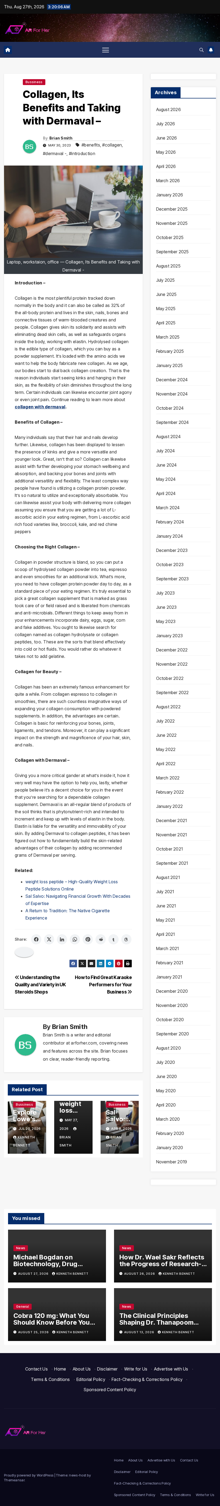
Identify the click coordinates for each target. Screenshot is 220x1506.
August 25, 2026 (34, 1332)
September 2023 (172, 578)
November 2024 (172, 394)
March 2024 (168, 507)
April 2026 (166, 166)
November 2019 (171, 1161)
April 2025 (166, 322)
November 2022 (172, 664)
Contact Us (36, 1369)
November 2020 (172, 1005)
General (22, 1307)
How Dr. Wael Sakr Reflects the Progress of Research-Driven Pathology (161, 1263)
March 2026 (168, 180)
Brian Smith (60, 138)
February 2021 (169, 962)
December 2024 (172, 379)
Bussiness (34, 82)
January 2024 (169, 536)
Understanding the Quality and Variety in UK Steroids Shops (40, 984)
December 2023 (172, 550)
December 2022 (172, 650)
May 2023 (166, 621)
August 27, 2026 (33, 1274)
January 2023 (169, 635)
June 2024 (166, 465)
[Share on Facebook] (36, 939)
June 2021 (166, 905)
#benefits (91, 145)
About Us (82, 1369)
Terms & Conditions (50, 1379)
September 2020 (172, 1033)
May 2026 (166, 152)
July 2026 (165, 123)
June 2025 (166, 294)
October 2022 (170, 678)
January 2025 (169, 365)
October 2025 (170, 237)
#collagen (112, 145)
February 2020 (170, 1133)
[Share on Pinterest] (88, 939)
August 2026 (168, 109)
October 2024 (170, 408)
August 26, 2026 (140, 1274)
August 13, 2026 (139, 1332)
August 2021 (168, 877)
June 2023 (166, 607)
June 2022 (166, 735)
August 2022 (168, 706)
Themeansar (14, 1480)
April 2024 (166, 493)
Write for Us (136, 1369)
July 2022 (165, 721)
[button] (201, 50)
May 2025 (166, 308)
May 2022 (166, 749)
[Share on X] (49, 939)
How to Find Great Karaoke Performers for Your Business (103, 984)
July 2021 (165, 891)
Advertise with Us (171, 1369)
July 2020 (165, 1062)
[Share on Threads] (126, 939)
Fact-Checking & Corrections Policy (147, 1379)
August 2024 (168, 436)
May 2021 (165, 920)
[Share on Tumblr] (113, 939)
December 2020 (172, 991)
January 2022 (169, 806)
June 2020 (166, 1076)
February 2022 (170, 792)
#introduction (82, 153)
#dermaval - (55, 153)
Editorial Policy (90, 1379)
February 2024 (170, 522)
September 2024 (172, 422)
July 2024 (165, 450)
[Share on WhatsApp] (75, 939)
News (20, 1248)
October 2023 (170, 564)
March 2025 (168, 337)
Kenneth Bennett (72, 1274)
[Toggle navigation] (105, 50)
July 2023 (165, 593)
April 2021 (165, 934)
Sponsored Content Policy (110, 1389)
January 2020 (169, 1147)
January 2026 (169, 194)
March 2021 (167, 948)
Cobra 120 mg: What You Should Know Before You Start (51, 1322)
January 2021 (169, 977)
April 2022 (166, 763)
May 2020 (166, 1090)
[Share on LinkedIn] (62, 939)
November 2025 (172, 223)
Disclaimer (107, 1369)
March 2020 (168, 1119)
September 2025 (172, 251)
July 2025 (165, 280)
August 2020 (168, 1048)
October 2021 (169, 849)
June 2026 (166, 138)
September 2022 (172, 692)
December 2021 (171, 820)
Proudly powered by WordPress (29, 1475)
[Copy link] (24, 952)
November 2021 (171, 834)
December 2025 (172, 209)
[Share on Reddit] (101, 939)
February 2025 (170, 351)
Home (60, 1369)
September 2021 (172, 863)
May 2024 (166, 479)
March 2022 (168, 778)
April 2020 (166, 1105)
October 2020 (170, 1019)
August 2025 (168, 266)
